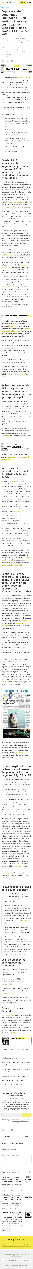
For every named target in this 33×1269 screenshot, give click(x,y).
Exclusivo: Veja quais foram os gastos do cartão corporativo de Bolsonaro (11, 1179)
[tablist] (9, 1149)
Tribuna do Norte (11, 972)
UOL (10, 984)
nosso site (16, 323)
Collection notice (16, 1256)
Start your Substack (11, 1260)
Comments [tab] (6, 1149)
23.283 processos (11, 287)
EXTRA (14, 1003)
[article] (16, 1184)
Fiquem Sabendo (6, 55)
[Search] (30, 1172)
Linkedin (4, 376)
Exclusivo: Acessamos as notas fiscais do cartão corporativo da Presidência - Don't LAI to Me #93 (11, 1197)
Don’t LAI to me (22, 77)
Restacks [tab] (13, 1149)
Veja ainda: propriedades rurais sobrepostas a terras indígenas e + (11, 1202)
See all (5, 1230)
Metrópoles (5, 993)
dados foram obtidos (15, 202)
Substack (7, 1265)
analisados (14, 207)
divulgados (5, 682)
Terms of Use (25, 1119)
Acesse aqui (17, 866)
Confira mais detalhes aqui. (17, 954)
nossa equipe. (11, 1032)
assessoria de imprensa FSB (19, 536)
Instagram (16, 374)
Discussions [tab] (15, 1172)
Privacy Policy (16, 1123)
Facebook (23, 374)
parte (9, 635)
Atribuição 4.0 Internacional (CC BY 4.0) (15, 329)
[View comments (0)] (8, 61)
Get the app (25, 1260)
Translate (5, 7)
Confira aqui (5, 435)
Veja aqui (24, 620)
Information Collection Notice (20, 1121)
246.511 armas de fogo (9, 255)
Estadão (17, 511)
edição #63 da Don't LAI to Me (11, 565)
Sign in (29, 2)
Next (26, 1136)
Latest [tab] (8, 1172)
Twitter (9, 374)
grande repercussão (21, 662)
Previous (7, 1136)
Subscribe (22, 2)
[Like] (3, 61)
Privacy (22, 1254)
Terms (27, 1254)
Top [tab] (4, 1172)
